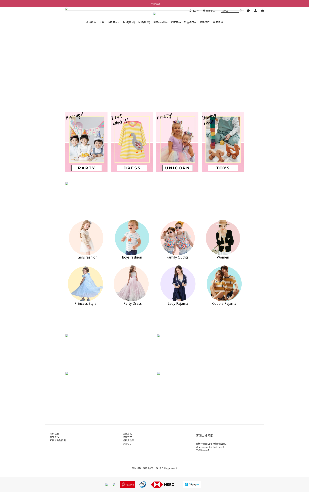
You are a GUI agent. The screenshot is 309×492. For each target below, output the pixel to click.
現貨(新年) (144, 22)
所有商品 (176, 22)
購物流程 (205, 22)
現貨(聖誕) (129, 22)
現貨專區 (112, 22)
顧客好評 (218, 22)
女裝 (101, 22)
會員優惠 (91, 22)
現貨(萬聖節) (160, 22)
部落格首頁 (190, 22)
